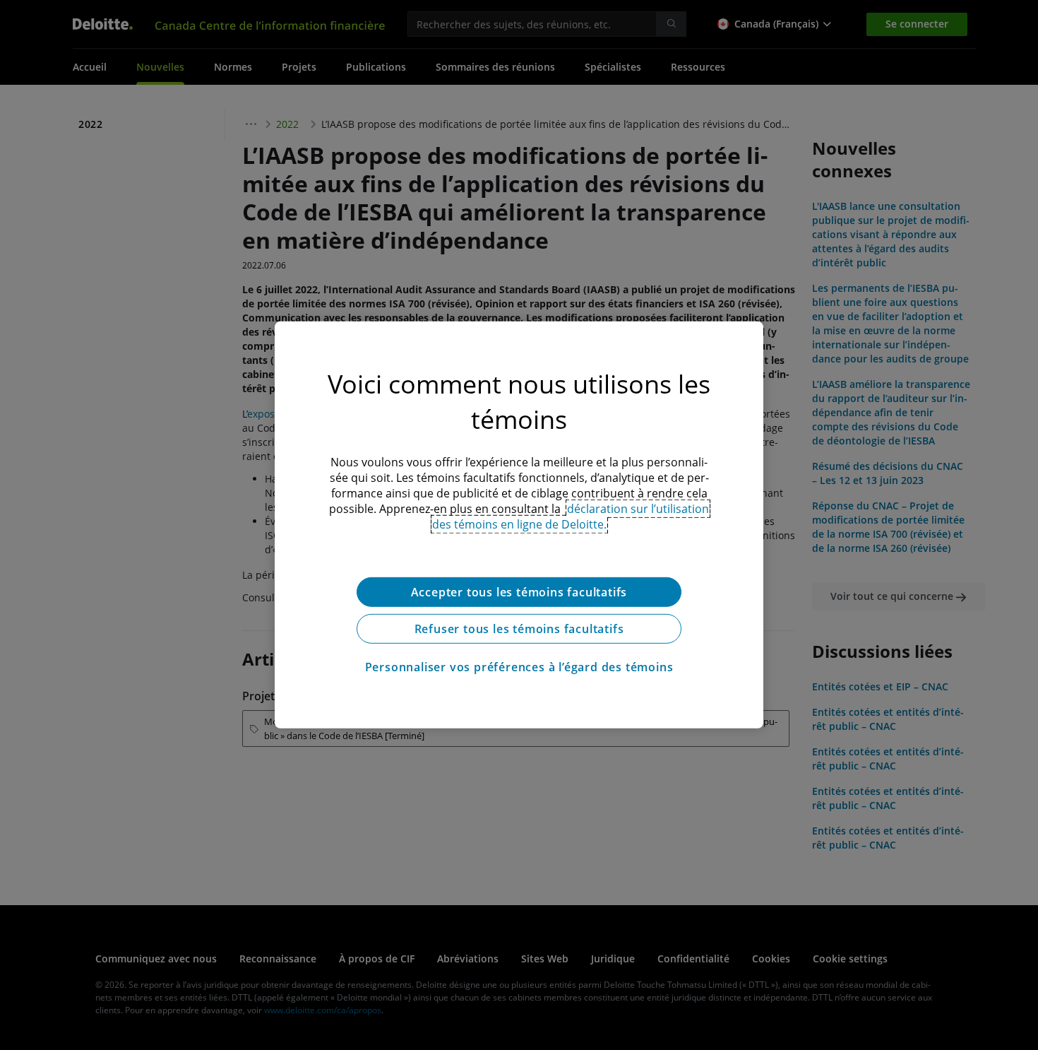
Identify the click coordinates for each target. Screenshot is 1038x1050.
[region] (519, 525)
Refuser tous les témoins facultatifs (519, 629)
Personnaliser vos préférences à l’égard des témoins (519, 667)
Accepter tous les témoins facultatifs (519, 592)
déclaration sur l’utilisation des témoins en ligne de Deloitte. (571, 516)
